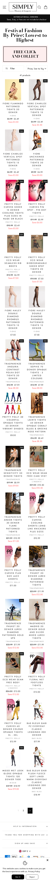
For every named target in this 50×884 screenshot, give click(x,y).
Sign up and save (25, 843)
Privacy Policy (34, 871)
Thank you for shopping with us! (25, 835)
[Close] (47, 860)
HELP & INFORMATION (25, 826)
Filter (12, 68)
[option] (25, 18)
